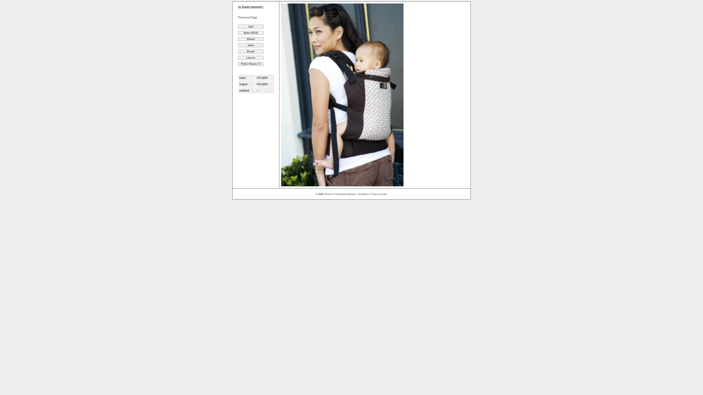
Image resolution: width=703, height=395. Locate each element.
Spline (251, 45)
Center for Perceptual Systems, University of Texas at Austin (355, 194)
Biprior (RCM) (251, 32)
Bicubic (251, 51)
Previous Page (247, 17)
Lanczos (250, 57)
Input (251, 26)
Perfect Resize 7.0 (251, 64)
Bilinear (251, 39)
